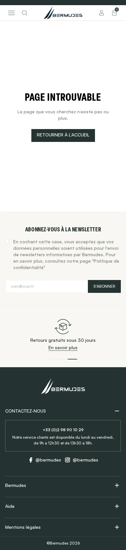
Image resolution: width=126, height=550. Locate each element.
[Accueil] (63, 13)
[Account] (101, 13)
